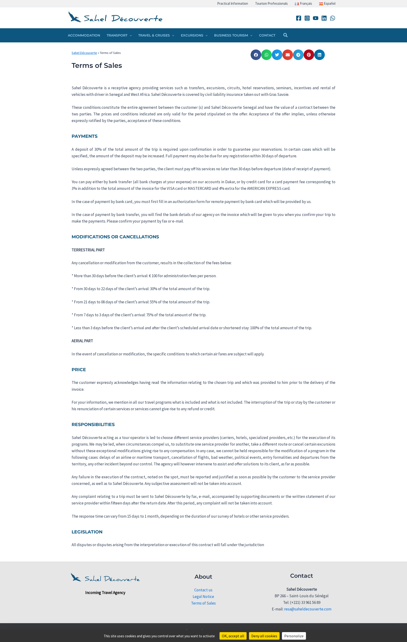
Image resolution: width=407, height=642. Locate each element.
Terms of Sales (203, 603)
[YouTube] (315, 18)
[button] (129, 35)
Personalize (294, 636)
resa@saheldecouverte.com (307, 609)
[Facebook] (298, 18)
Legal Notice (203, 596)
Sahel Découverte (84, 53)
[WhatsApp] (332, 18)
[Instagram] (307, 18)
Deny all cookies (264, 636)
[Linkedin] (324, 18)
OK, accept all (233, 636)
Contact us (203, 590)
